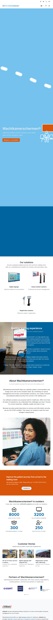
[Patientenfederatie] (20, 588)
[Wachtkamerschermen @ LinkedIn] (40, 1)
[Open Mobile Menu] (49, 5)
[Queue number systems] (39, 277)
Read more (9, 558)
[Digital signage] (14, 277)
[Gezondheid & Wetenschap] (45, 588)
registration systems (12, 619)
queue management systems (27, 619)
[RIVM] (32, 588)
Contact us (26, 488)
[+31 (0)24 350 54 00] (46, 1)
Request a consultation (11, 140)
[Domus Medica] (7, 588)
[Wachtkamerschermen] (10, 5)
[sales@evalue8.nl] (49, 1)
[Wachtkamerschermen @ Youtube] (43, 1)
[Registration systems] (27, 300)
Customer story (6, 564)
